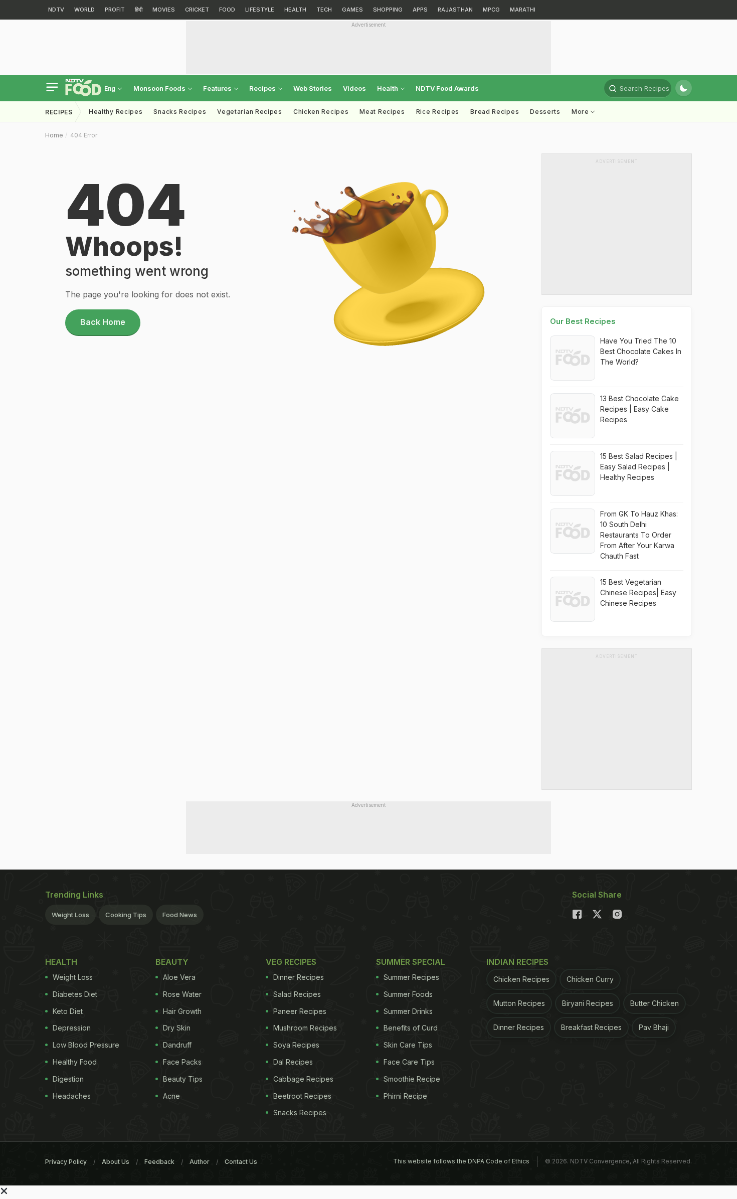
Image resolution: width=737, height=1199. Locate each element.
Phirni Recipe (405, 1096)
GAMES (352, 9)
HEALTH (295, 9)
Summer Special (410, 962)
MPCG (491, 9)
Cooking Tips (125, 915)
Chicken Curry (590, 979)
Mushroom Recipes (305, 1027)
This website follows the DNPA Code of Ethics (461, 1161)
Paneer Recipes (299, 1011)
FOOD (227, 9)
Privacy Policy (66, 1161)
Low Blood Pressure (86, 1045)
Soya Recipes (296, 1045)
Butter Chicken (654, 1003)
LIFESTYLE (259, 9)
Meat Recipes (382, 111)
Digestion (68, 1079)
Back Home (102, 322)
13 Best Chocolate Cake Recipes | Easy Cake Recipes (639, 409)
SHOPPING (388, 9)
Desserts (545, 111)
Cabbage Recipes (303, 1079)
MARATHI (522, 9)
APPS (420, 9)
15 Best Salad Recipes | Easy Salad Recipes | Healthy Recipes (638, 466)
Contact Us (241, 1161)
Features (218, 88)
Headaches (72, 1096)
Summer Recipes (411, 977)
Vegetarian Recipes (249, 111)
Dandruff (177, 1045)
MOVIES (163, 9)
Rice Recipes (437, 111)
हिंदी (138, 9)
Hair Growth (182, 1011)
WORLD (84, 9)
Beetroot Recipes (302, 1096)
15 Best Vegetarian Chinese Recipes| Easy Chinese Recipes (638, 592)
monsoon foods (160, 88)
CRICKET (197, 9)
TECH (324, 9)
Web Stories (312, 88)
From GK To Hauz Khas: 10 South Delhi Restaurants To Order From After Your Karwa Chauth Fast (639, 534)
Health (388, 88)
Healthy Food (75, 1062)
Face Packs (182, 1062)
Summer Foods (408, 994)
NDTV (56, 9)
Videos (354, 88)
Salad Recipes (297, 994)
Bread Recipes (494, 111)
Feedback (159, 1161)
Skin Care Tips (408, 1045)
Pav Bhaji (654, 1027)
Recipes (263, 88)
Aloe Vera (179, 977)
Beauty (172, 962)
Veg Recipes (291, 962)
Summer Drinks (408, 1011)
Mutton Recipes (519, 1003)
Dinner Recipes (298, 977)
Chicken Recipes (321, 111)
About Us (115, 1161)
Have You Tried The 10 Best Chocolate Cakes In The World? (640, 351)
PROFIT (115, 9)
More (581, 111)
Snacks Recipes (179, 111)
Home (54, 135)
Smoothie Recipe (412, 1079)
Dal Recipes (293, 1062)
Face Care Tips (409, 1062)
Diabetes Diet (75, 994)
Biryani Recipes (587, 1003)
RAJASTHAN (455, 9)
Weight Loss (70, 915)
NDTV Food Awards (447, 88)
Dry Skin (177, 1027)
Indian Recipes (517, 962)
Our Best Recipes (583, 321)
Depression (72, 1027)
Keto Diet (68, 1011)
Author (200, 1161)
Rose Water (182, 994)
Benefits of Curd (411, 1027)
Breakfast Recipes (591, 1027)
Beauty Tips (183, 1079)
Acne (171, 1096)
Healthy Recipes (116, 111)
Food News (179, 915)
